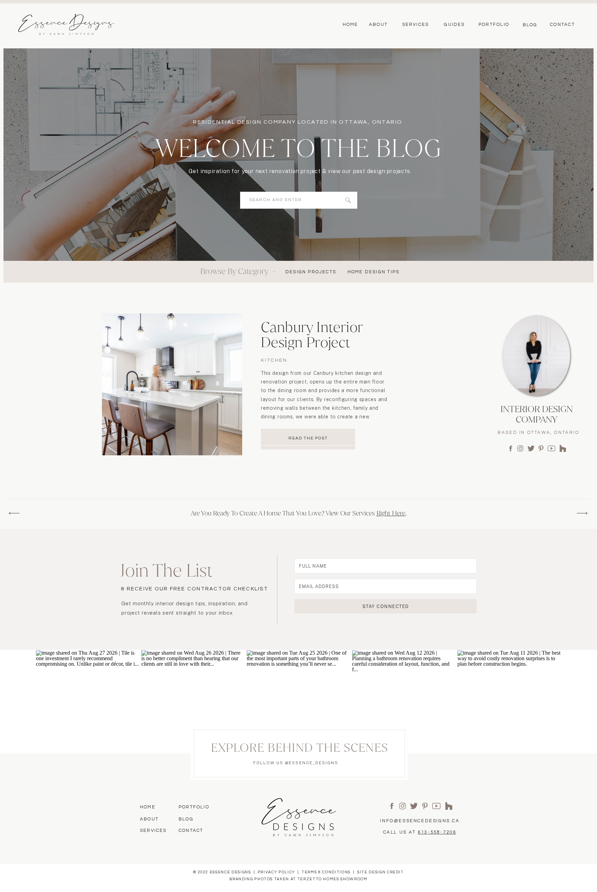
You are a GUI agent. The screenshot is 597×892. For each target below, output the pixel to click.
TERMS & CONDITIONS (326, 872)
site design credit (380, 872)
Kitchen (274, 360)
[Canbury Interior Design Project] (172, 384)
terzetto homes (318, 879)
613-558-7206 (437, 832)
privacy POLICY (276, 872)
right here (391, 513)
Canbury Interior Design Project (312, 334)
